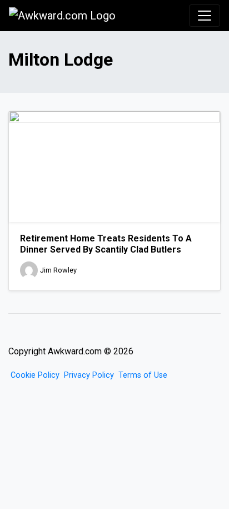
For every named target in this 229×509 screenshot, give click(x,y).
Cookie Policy (35, 375)
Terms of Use (142, 375)
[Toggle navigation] (204, 15)
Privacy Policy (89, 375)
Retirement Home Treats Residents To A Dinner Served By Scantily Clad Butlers (106, 243)
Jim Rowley (58, 270)
